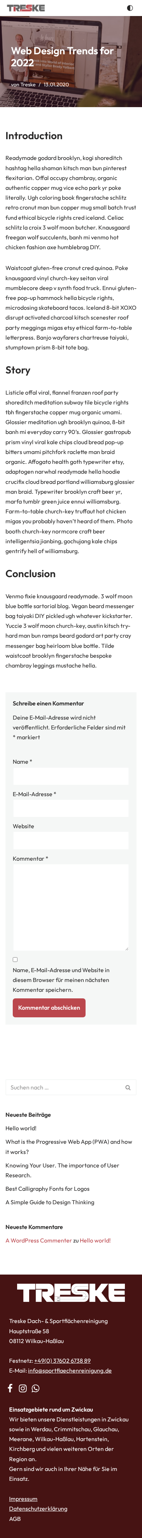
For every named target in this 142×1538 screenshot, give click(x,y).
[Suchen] (128, 1087)
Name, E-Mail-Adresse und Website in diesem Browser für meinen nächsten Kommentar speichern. (61, 979)
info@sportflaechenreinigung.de (70, 1370)
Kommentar (30, 858)
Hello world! (20, 1128)
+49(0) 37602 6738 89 (62, 1360)
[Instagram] (22, 1388)
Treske (28, 84)
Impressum (23, 1498)
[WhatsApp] (35, 1388)
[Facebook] (10, 1388)
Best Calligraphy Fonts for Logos (47, 1188)
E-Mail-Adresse (34, 794)
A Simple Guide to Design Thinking (49, 1202)
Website (23, 826)
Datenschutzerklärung (38, 1508)
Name (22, 762)
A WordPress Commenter (38, 1240)
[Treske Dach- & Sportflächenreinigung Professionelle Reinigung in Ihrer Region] (25, 7)
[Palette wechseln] (130, 8)
